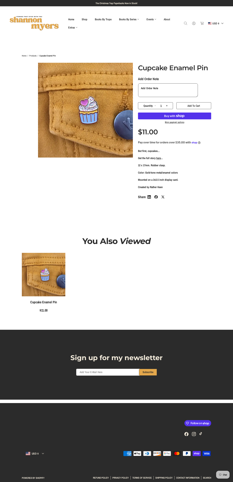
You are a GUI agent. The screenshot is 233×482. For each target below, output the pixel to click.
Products (33, 55)
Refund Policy (101, 477)
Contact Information (187, 477)
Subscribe (148, 372)
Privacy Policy (120, 477)
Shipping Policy (164, 477)
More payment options (174, 122)
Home (24, 55)
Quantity (148, 106)
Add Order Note (148, 79)
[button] (129, 19)
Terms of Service (142, 477)
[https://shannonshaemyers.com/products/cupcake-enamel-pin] (149, 197)
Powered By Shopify (33, 477)
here (158, 158)
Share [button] (142, 197)
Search (207, 477)
